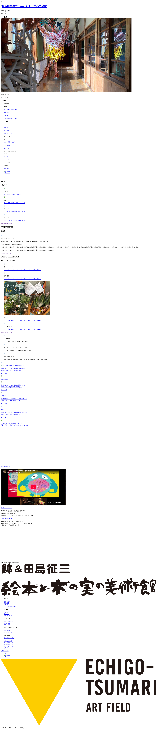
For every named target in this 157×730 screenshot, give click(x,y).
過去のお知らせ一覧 (6, 223)
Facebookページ (5, 466)
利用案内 (6, 127)
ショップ (6, 148)
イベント (6, 159)
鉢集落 (6, 115)
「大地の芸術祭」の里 (10, 118)
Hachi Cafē (7, 623)
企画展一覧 (7, 630)
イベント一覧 (8, 632)
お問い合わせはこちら (7, 518)
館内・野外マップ (9, 142)
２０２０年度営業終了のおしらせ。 (14, 194)
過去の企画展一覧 (6, 253)
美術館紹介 (7, 601)
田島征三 (6, 112)
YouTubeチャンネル (6, 508)
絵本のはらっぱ (8, 642)
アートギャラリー (9, 646)
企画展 (6, 156)
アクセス (6, 130)
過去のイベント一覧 (6, 332)
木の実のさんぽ (8, 644)
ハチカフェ (7, 145)
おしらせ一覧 (8, 641)
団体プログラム (8, 133)
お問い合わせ (5, 651)
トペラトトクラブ (9, 168)
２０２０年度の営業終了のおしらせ (14, 203)
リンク (6, 648)
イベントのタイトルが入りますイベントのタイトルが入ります (22, 270)
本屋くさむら (8, 624)
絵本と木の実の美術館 (10, 109)
